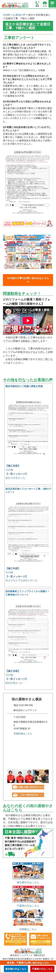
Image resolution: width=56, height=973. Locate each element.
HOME (6, 15)
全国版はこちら (28, 929)
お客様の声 (19, 15)
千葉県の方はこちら (28, 905)
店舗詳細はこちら (23, 733)
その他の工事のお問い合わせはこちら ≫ (29, 280)
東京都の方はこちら (28, 882)
